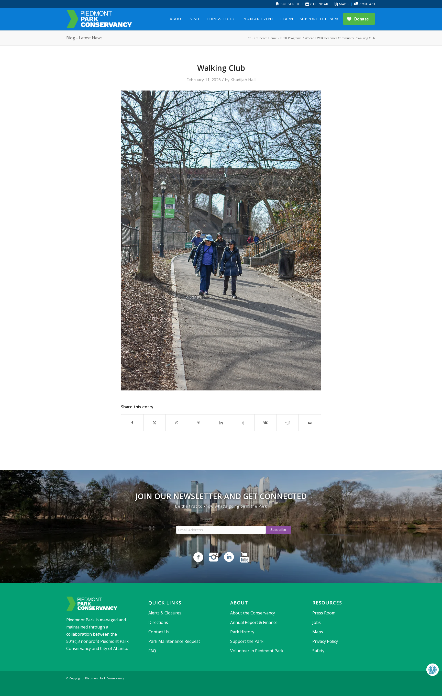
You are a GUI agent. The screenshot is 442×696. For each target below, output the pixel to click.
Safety (318, 651)
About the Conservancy (252, 613)
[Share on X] (155, 422)
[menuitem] (288, 4)
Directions (158, 622)
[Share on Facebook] (132, 422)
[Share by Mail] (310, 422)
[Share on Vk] (266, 422)
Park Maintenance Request (174, 641)
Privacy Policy (325, 641)
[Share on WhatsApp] (177, 422)
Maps (343, 4)
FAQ (152, 651)
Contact (367, 4)
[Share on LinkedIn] (221, 422)
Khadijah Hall (243, 80)
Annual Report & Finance (254, 622)
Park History (242, 632)
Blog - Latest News (84, 38)
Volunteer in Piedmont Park (256, 651)
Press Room (323, 613)
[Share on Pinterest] (199, 422)
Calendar (318, 4)
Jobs (316, 622)
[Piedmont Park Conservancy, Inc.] (99, 19)
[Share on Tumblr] (243, 422)
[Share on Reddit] (288, 422)
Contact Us (158, 632)
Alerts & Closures (164, 613)
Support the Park (246, 641)
